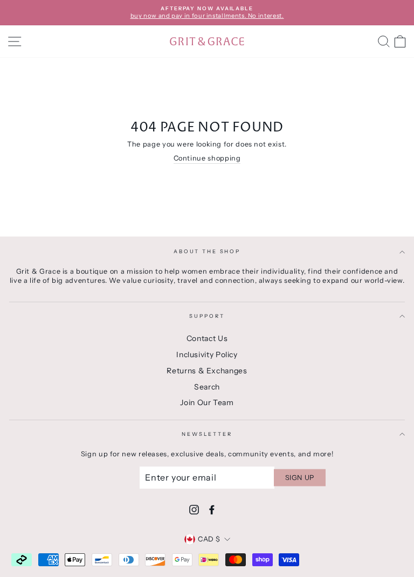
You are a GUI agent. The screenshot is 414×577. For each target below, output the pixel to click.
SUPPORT (206, 316)
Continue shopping (207, 158)
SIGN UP (299, 477)
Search (207, 387)
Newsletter (207, 434)
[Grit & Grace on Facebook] (212, 510)
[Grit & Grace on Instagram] (194, 510)
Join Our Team (206, 402)
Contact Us (207, 338)
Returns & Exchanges (207, 371)
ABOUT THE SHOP (207, 251)
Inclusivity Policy (206, 354)
